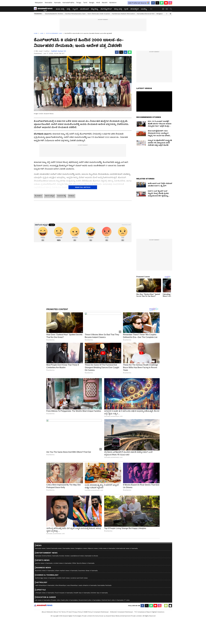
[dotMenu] (151, 9)
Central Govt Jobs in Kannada (112, 600)
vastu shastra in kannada (87, 585)
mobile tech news (63, 578)
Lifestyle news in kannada (44, 593)
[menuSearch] (171, 9)
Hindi (98, 2)
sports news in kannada (43, 563)
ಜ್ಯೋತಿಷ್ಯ (94, 9)
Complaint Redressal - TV (127, 612)
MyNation (112, 2)
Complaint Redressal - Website (104, 612)
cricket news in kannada (62, 563)
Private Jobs (55, 600)
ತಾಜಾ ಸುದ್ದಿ (60, 9)
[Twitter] (157, 3)
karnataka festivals (104, 585)
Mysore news (93, 548)
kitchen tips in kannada (99, 593)
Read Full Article (82, 187)
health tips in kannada (82, 593)
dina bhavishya (60, 585)
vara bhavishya (72, 585)
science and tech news (79, 578)
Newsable (48, 2)
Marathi (104, 2)
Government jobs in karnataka (89, 600)
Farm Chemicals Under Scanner (99, 14)
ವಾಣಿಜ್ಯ (144, 9)
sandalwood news (77, 556)
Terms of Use (66, 612)
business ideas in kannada (88, 570)
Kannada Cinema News (43, 556)
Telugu (78, 2)
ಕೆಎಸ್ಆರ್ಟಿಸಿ (38, 196)
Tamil (85, 2)
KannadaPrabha (68, 2)
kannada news (40, 548)
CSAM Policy (87, 612)
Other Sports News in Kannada (83, 563)
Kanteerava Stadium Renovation (123, 14)
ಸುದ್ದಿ (68, 9)
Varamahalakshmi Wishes (54, 14)
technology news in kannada (45, 578)
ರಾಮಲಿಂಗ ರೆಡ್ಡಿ (61, 196)
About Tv (57, 612)
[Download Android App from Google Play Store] (166, 605)
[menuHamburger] (167, 9)
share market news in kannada (66, 570)
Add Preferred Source (137, 3)
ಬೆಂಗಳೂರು (71, 196)
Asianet (43, 605)
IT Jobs (127, 600)
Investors (161, 612)
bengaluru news (81, 548)
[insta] (170, 3)
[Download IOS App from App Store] (170, 605)
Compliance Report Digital (146, 612)
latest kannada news (54, 548)
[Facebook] (153, 3)
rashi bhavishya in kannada (44, 585)
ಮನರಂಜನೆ (84, 9)
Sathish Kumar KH (58, 51)
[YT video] (166, 3)
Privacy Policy (77, 612)
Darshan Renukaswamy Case (75, 14)
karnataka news (68, 548)
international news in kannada (127, 548)
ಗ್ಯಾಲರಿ (75, 9)
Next (170, 13)
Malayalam (39, 2)
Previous (167, 13)
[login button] (163, 8)
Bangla (91, 2)
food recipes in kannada (64, 593)
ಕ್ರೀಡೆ (126, 9)
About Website (47, 612)
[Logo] (44, 9)
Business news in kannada (44, 570)
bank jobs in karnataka (69, 600)
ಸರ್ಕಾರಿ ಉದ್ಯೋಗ (49, 196)
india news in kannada (107, 548)
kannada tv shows (91, 556)
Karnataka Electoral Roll (145, 14)
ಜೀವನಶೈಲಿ (134, 9)
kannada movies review (61, 556)
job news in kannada (42, 600)
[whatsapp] (162, 3)
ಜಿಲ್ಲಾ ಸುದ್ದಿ (118, 9)
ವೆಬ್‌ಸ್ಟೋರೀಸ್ (106, 9)
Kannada (57, 2)
